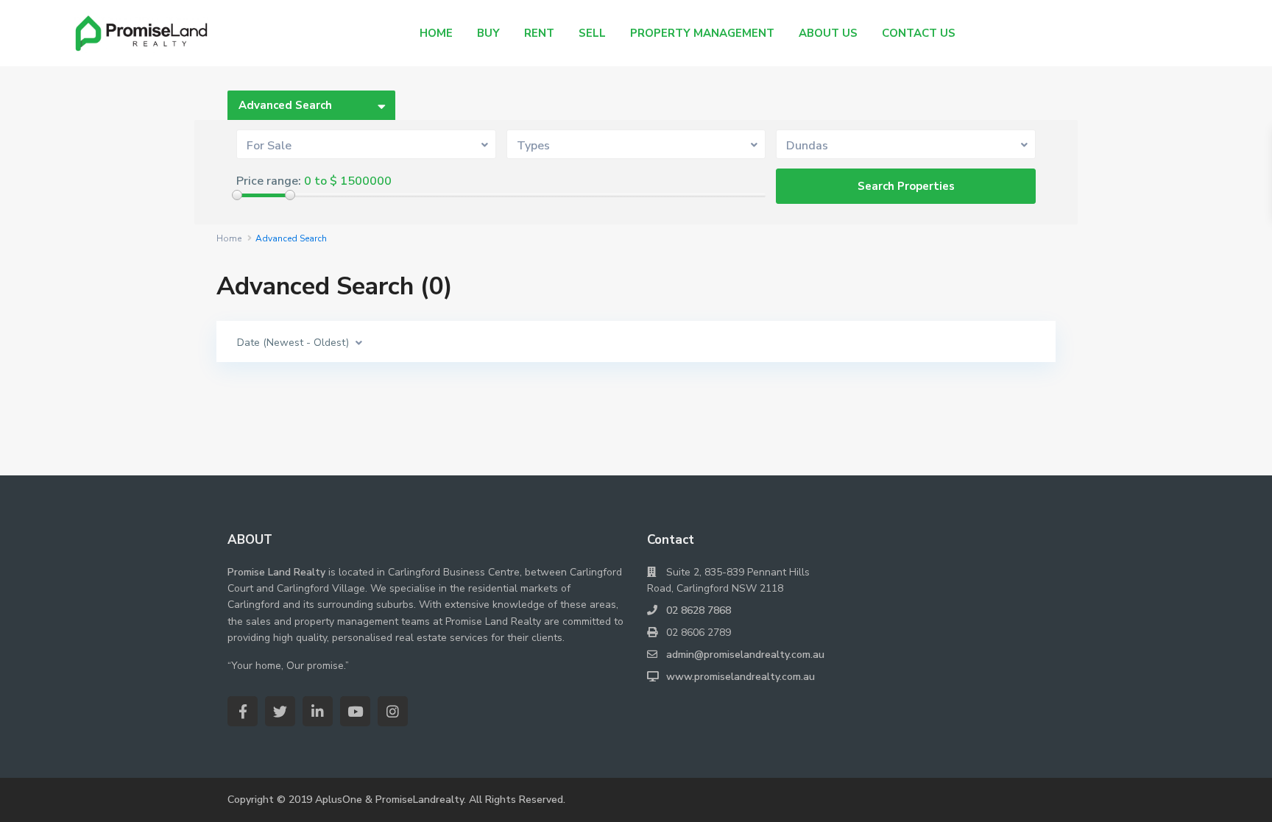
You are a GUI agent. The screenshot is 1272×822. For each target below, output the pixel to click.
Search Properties (906, 186)
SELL (592, 33)
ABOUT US (828, 33)
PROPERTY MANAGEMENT (702, 33)
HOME (436, 33)
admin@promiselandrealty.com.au (745, 655)
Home (228, 238)
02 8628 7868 (698, 610)
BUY (488, 33)
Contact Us (918, 33)
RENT (539, 33)
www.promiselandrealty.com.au (740, 677)
